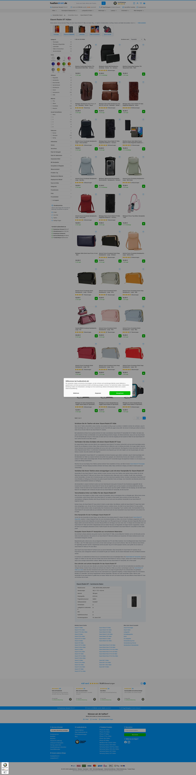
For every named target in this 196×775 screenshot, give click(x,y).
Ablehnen (76, 393)
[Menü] (8, 763)
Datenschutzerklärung (71, 388)
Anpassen (98, 393)
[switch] (5, 772)
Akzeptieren (120, 393)
